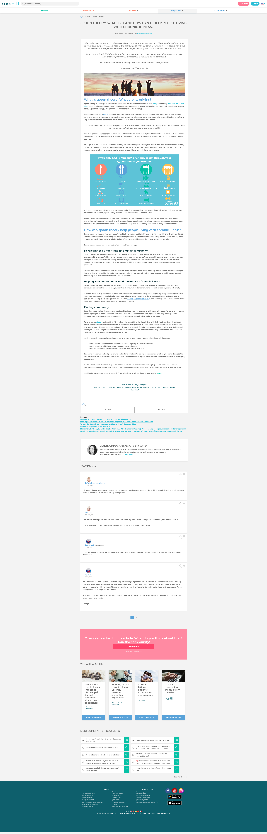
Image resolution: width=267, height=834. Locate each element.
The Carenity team (87, 795)
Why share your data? (88, 793)
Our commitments (87, 806)
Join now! (244, 4)
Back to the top (180, 777)
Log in (255, 4)
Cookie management (118, 802)
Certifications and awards (120, 792)
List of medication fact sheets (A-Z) (147, 802)
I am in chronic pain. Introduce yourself (102, 748)
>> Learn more (127, 455)
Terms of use (116, 801)
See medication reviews (143, 797)
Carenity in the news (118, 793)
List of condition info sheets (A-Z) (146, 801)
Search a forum (141, 793)
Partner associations (88, 799)
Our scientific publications (90, 804)
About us (84, 792)
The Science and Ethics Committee (92, 802)
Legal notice (115, 799)
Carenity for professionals (120, 806)
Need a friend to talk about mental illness (103, 755)
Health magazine (141, 792)
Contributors (86, 801)
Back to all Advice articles (93, 17)
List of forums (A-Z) (142, 799)
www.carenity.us (105, 813)
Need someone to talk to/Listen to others (153, 740)
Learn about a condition (143, 795)
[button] (46, 11)
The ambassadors (87, 797)
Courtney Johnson (144, 34)
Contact (114, 804)
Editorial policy (116, 795)
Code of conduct (117, 797)
